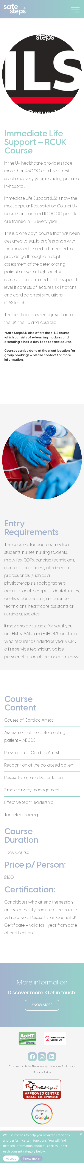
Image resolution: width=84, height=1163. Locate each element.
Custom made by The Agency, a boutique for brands (42, 1066)
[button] (75, 9)
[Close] (81, 1134)
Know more (31, 1158)
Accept (11, 1158)
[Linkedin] (51, 1056)
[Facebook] (32, 1056)
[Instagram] (42, 1056)
